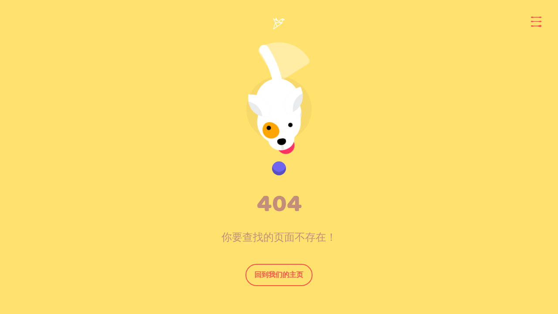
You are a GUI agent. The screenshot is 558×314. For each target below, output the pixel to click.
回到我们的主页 (279, 274)
